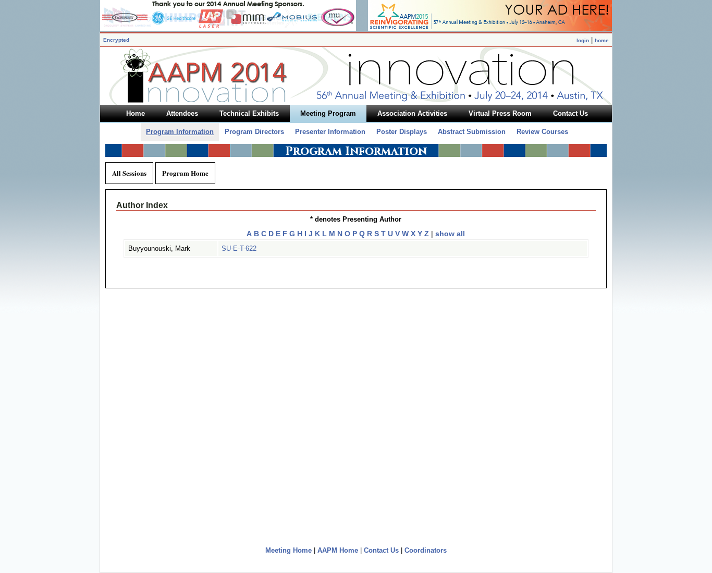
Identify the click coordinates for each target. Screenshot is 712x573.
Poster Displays (401, 132)
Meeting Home (288, 550)
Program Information (180, 132)
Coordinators (425, 550)
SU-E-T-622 (239, 248)
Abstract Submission (472, 132)
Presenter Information (330, 132)
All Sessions (129, 173)
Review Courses (542, 132)
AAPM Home (337, 550)
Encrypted (116, 40)
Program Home (185, 173)
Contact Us (381, 550)
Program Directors (254, 132)
